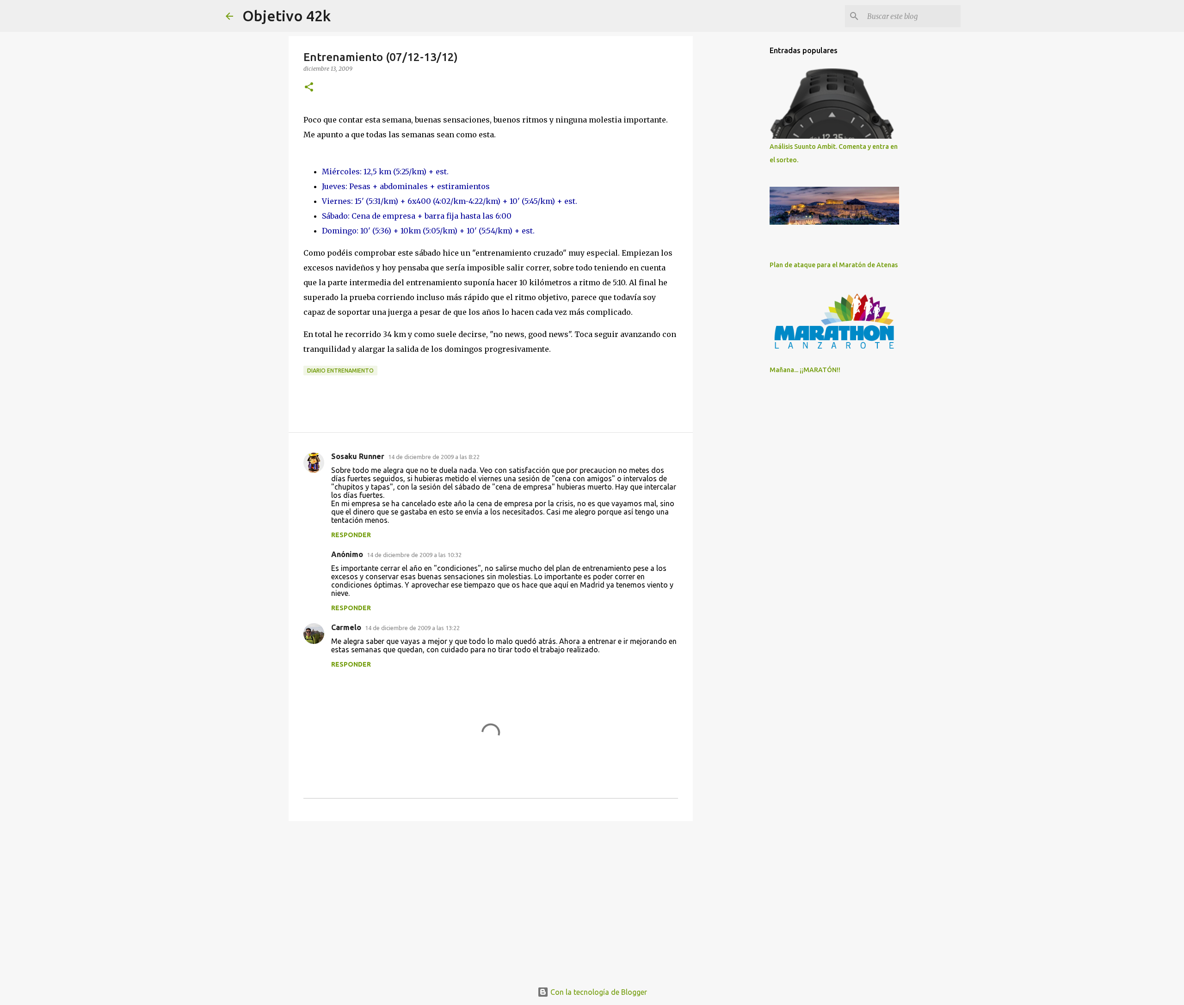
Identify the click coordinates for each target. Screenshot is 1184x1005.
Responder (351, 535)
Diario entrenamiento (340, 371)
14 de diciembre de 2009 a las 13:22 (412, 628)
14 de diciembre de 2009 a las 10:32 (414, 555)
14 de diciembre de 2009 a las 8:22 (434, 456)
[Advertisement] (491, 899)
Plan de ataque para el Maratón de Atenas (834, 265)
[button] (308, 87)
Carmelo (346, 627)
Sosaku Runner (357, 456)
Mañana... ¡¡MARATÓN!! (805, 370)
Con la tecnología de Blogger (598, 992)
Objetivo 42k (286, 15)
